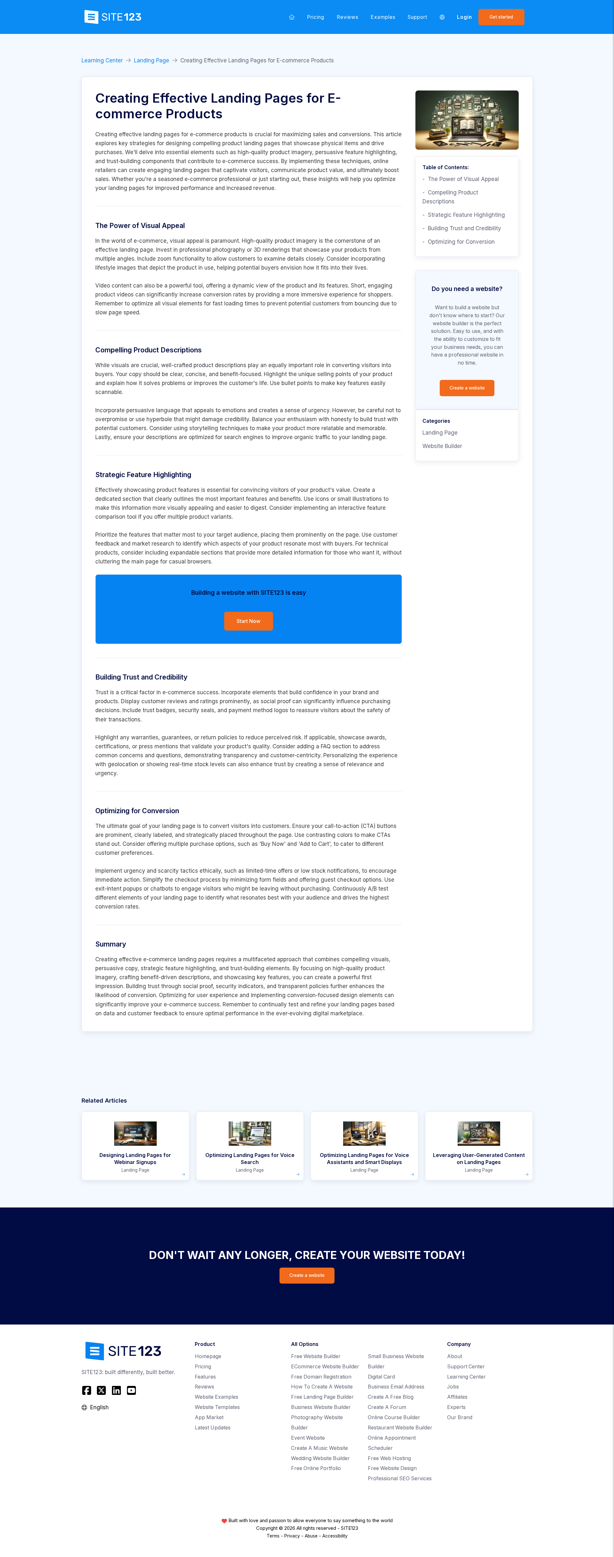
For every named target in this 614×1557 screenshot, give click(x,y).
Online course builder (394, 1417)
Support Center (466, 1367)
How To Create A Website (322, 1387)
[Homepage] (292, 17)
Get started (501, 17)
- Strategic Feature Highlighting (463, 215)
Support (417, 17)
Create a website (467, 387)
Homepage (208, 1356)
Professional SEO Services (400, 1478)
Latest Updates (213, 1428)
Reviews (347, 17)
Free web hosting (389, 1458)
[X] (101, 1390)
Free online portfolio (316, 1468)
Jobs (453, 1387)
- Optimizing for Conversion (458, 242)
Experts (456, 1407)
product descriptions (219, 365)
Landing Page (151, 60)
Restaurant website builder (400, 1428)
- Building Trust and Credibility (461, 228)
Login (464, 17)
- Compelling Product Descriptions (450, 196)
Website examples (216, 1397)
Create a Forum (387, 1407)
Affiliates (457, 1397)
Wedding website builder (320, 1458)
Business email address (396, 1387)
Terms (273, 1535)
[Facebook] (87, 1390)
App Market (209, 1417)
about (454, 1356)
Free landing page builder (322, 1397)
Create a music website (319, 1448)
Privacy (292, 1535)
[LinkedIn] (116, 1390)
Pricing (315, 17)
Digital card (381, 1377)
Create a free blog (390, 1397)
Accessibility (335, 1535)
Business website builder (321, 1407)
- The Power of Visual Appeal (460, 179)
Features (205, 1377)
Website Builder (442, 446)
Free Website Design (392, 1468)
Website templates (217, 1407)
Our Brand (459, 1417)
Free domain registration (321, 1377)
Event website (308, 1438)
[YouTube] (131, 1390)
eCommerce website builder (325, 1367)
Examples (383, 17)
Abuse (311, 1535)
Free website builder (316, 1356)
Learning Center (102, 60)
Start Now (248, 621)
